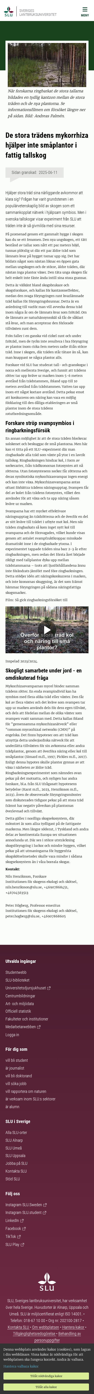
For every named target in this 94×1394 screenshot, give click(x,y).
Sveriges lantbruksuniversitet (38, 12)
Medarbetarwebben (20, 1026)
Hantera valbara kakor (21, 1366)
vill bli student (16, 1060)
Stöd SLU (12, 1178)
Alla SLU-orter (16, 1132)
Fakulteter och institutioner (26, 1019)
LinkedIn (12, 1220)
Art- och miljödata (19, 1003)
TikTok (10, 1236)
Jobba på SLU (16, 1163)
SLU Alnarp (14, 1140)
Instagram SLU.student (23, 1212)
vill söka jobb (15, 1083)
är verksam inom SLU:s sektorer (30, 1099)
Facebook (13, 1228)
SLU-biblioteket (17, 980)
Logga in (12, 1034)
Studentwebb (15, 972)
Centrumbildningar (20, 995)
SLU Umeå (13, 1148)
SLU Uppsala (15, 1155)
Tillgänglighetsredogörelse (34, 1333)
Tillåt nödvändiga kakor (46, 1376)
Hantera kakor (73, 1327)
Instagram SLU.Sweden (23, 1204)
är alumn (12, 1106)
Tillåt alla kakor (46, 1387)
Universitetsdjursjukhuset (25, 987)
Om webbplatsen (45, 1327)
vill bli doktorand (18, 1075)
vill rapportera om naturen (25, 1091)
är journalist (14, 1068)
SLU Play (12, 1244)
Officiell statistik (18, 1011)
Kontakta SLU (16, 1171)
